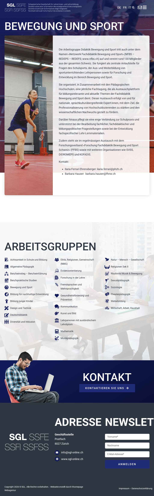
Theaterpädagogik (120, 294)
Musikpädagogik (69, 338)
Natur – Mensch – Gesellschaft (127, 259)
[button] (133, 7)
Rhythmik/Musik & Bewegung (126, 273)
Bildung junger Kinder (21, 301)
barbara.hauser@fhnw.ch (100, 173)
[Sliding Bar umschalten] (144, 7)
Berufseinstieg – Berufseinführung (28, 273)
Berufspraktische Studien (23, 280)
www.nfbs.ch (90, 58)
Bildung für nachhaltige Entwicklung (29, 294)
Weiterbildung (118, 301)
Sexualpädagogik (120, 280)
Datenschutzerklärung (142, 488)
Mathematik (67, 331)
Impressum (124, 488)
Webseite (54, 487)
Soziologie (116, 287)
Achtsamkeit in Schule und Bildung (28, 259)
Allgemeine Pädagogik (22, 266)
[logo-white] (43, 4)
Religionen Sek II (119, 266)
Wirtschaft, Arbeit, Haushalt (125, 308)
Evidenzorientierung (71, 270)
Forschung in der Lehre (73, 277)
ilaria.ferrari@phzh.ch (110, 169)
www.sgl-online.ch (72, 459)
